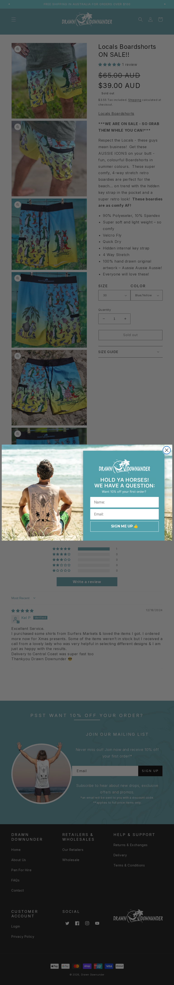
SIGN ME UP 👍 (124, 526)
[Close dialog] (167, 450)
